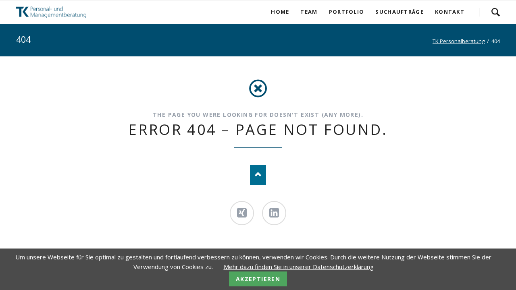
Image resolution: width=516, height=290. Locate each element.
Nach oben (258, 175)
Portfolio (346, 11)
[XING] (242, 213)
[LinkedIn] (274, 213)
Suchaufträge (399, 11)
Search (495, 12)
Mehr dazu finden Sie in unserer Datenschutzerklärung (299, 267)
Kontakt (449, 11)
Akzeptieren (258, 279)
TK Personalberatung (459, 41)
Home (280, 11)
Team (308, 11)
